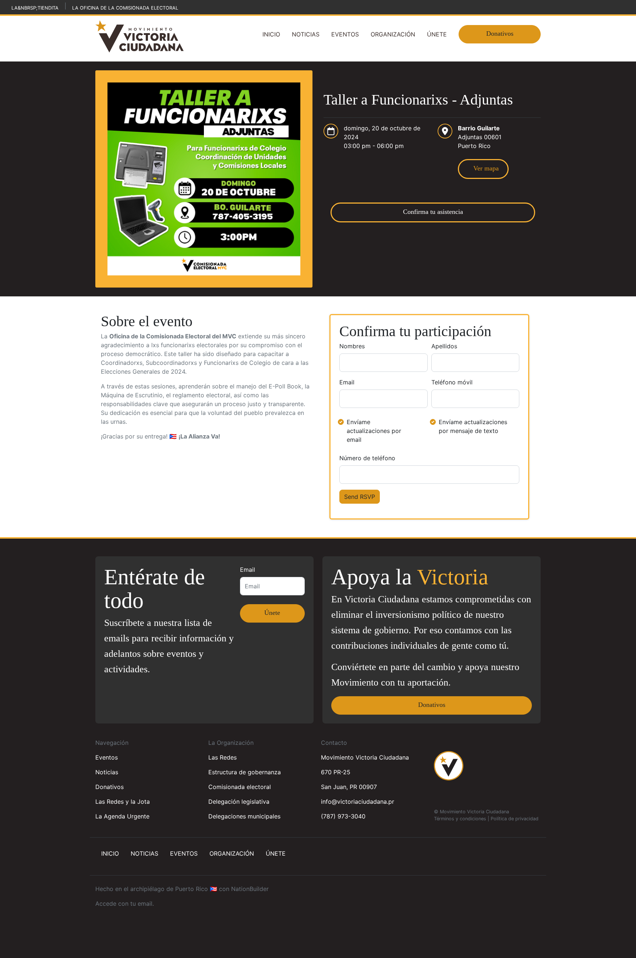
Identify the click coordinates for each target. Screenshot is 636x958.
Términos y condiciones (460, 818)
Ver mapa (483, 168)
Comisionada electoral (239, 786)
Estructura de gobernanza (244, 772)
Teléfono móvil (452, 382)
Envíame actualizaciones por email (374, 430)
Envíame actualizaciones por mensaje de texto (473, 426)
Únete (437, 34)
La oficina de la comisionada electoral (125, 8)
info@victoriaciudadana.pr (357, 801)
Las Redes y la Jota (122, 801)
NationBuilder (250, 888)
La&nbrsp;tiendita (35, 8)
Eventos (345, 34)
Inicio (271, 34)
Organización (393, 34)
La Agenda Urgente (122, 816)
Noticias (305, 34)
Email (346, 382)
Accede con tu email (123, 903)
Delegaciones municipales (244, 816)
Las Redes (222, 757)
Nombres (352, 346)
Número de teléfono (367, 458)
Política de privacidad (514, 818)
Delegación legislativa (238, 801)
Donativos (499, 33)
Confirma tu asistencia (433, 211)
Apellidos (444, 346)
